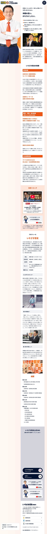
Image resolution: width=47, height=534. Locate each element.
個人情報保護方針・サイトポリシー (30, 530)
